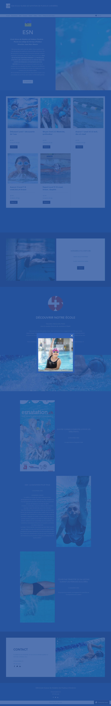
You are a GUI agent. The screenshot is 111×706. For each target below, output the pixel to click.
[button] (72, 336)
